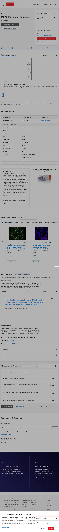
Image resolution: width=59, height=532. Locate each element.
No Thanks (43, 528)
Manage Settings (6, 527)
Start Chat (51, 528)
